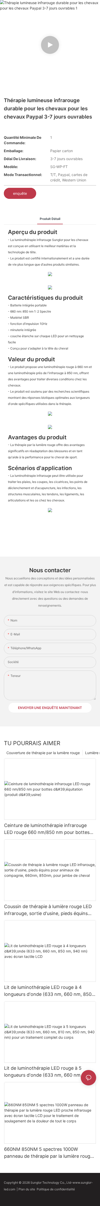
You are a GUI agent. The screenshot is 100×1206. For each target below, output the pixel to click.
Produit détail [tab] (50, 219)
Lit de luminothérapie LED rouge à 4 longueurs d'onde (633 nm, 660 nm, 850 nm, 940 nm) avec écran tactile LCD (48, 991)
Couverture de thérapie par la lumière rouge (43, 753)
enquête (20, 193)
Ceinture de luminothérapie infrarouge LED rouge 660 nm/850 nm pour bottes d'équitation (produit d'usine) (46, 829)
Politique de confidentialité (56, 1189)
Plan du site (27, 1189)
